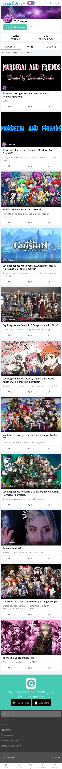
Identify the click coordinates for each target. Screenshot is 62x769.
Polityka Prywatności (10, 740)
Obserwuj (15, 27)
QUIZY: (11, 46)
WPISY (31, 46)
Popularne (18, 767)
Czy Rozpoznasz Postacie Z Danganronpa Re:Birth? (30, 325)
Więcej (54, 767)
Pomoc (4, 724)
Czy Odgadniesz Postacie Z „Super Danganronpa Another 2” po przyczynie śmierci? (29, 380)
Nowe (6, 767)
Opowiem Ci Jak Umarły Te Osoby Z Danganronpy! (30, 601)
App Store (44, 702)
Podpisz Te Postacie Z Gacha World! (22, 209)
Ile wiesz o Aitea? (12, 548)
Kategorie (30, 767)
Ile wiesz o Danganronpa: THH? (19, 657)
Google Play (23, 702)
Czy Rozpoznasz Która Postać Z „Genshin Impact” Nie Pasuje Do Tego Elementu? (29, 267)
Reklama (11, 714)
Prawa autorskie (8, 735)
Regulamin (6, 729)
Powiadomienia (42, 767)
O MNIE (51, 46)
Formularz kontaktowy (11, 745)
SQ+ (31, 3)
